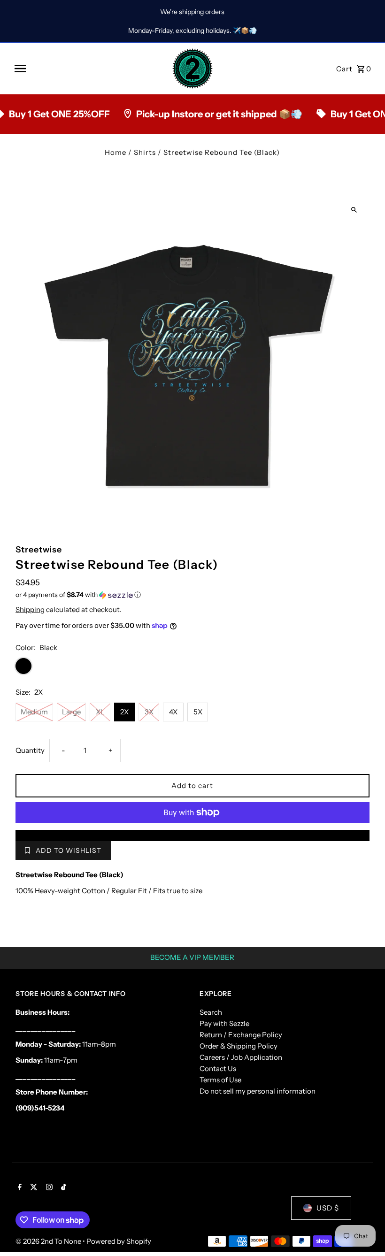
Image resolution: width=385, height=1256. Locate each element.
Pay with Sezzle (224, 1023)
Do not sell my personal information (258, 1091)
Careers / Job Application (241, 1057)
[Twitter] (33, 1188)
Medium (34, 711)
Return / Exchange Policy (241, 1034)
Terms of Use (220, 1079)
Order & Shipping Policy (238, 1046)
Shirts (145, 152)
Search (211, 1012)
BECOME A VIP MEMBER (192, 957)
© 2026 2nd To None (49, 1241)
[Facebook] (18, 1188)
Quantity (30, 750)
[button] (192, 594)
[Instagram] (48, 1188)
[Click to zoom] (354, 209)
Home (115, 152)
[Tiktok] (62, 1188)
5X (197, 711)
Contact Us (218, 1068)
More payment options (192, 835)
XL (100, 711)
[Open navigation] (89, 68)
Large (71, 711)
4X (173, 711)
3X (149, 711)
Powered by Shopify (118, 1241)
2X (124, 711)
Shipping (30, 609)
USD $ (327, 1207)
